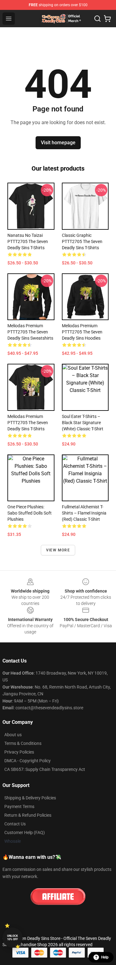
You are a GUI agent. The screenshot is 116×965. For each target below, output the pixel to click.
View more (58, 550)
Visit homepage (58, 143)
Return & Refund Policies (27, 815)
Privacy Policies (19, 752)
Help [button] (105, 957)
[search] (97, 18)
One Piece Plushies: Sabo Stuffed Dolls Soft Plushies (29, 513)
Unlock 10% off (12, 937)
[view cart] (107, 18)
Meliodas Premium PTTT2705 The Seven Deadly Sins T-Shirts (27, 422)
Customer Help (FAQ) (24, 832)
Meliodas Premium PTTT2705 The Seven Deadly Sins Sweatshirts (30, 332)
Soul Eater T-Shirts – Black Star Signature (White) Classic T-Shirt (82, 422)
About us (13, 734)
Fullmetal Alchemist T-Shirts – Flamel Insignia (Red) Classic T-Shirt (84, 513)
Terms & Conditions (22, 743)
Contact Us (15, 823)
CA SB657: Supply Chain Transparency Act (44, 769)
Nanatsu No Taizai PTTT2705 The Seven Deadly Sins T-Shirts (27, 241)
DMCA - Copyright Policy (27, 760)
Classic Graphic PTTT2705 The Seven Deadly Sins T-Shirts (82, 241)
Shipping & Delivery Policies (30, 797)
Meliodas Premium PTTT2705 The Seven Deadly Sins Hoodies (82, 332)
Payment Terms (19, 806)
